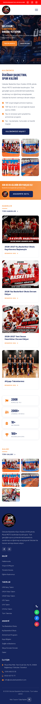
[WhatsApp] (27, 2)
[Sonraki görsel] (23, 61)
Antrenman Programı (9, 635)
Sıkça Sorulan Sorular (10, 648)
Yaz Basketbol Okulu (9, 626)
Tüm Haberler (9, 211)
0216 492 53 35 (10, 672)
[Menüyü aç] (36, 9)
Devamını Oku (10, 253)
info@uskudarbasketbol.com (15, 680)
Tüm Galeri (8, 454)
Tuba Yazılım (22, 699)
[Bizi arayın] (36, 606)
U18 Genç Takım (8, 587)
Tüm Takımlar (7, 613)
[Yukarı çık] (29, 699)
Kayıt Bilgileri (6, 639)
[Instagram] (36, 2)
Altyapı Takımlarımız (14, 381)
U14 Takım (6, 605)
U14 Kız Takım (7, 609)
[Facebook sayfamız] (36, 618)
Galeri (4, 652)
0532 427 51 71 (9, 676)
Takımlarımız (9, 43)
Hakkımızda (25, 43)
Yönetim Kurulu (7, 570)
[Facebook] (32, 2)
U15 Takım (5, 600)
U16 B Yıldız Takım (8, 596)
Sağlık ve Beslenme (8, 644)
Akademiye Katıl (21, 194)
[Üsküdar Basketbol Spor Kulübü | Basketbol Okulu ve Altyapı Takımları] (6, 10)
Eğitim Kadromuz (8, 574)
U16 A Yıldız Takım (8, 592)
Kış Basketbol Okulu (9, 631)
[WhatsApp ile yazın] (36, 612)
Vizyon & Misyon (8, 566)
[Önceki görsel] (17, 61)
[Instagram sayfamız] (36, 624)
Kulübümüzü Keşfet (16, 131)
